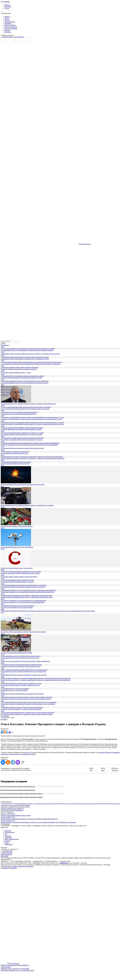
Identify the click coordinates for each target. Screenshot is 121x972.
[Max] (48, 339)
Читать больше (25, 805)
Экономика (8, 837)
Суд (6, 834)
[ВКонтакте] (2, 732)
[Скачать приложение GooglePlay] (23, 41)
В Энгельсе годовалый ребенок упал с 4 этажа (61, 803)
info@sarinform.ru (17, 810)
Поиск (3, 343)
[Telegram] (60, 166)
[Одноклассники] (84, 244)
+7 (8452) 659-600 (6, 37)
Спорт (7, 842)
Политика (4, 719)
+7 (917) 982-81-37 (18, 37)
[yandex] (8, 965)
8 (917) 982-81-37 (18, 808)
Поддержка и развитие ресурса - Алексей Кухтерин (17, 970)
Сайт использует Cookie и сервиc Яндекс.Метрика (17, 866)
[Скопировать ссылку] (12, 732)
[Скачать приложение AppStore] (8, 41)
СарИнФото (8, 844)
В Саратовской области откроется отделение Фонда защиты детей (91, 803)
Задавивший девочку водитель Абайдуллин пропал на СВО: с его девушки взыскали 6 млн (24, 803)
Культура (7, 841)
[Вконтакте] (40, 244)
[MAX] (10, 732)
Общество (8, 830)
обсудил (27, 752)
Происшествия (9, 832)
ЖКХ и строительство (12, 839)
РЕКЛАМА (4, 856)
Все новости (5, 345)
